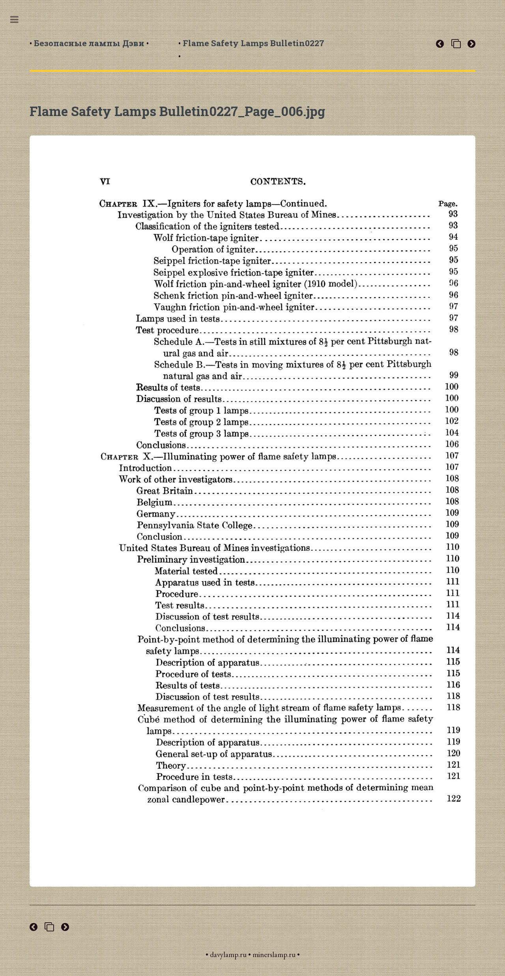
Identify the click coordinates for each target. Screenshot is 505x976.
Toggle (18, 19)
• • (89, 43)
